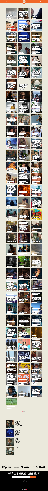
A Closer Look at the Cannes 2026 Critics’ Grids (11, 133)
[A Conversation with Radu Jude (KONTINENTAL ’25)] (24, 344)
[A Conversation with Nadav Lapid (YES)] (11, 356)
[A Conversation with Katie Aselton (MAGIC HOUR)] (24, 214)
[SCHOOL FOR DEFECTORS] (36, 131)
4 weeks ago (9, 89)
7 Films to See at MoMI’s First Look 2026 (11, 323)
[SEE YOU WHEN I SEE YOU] (36, 226)
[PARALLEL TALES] (24, 249)
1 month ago (21, 101)
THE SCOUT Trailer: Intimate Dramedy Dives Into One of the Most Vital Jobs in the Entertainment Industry (23, 13)
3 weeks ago (34, 53)
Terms (24, 481)
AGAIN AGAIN (9, 276)
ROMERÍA (21, 52)
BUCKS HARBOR (35, 99)
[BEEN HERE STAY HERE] (36, 249)
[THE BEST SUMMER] (11, 25)
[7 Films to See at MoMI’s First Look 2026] (11, 320)
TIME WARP (9, 146)
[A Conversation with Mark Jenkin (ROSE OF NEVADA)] (11, 107)
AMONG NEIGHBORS (11, 241)
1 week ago (21, 30)
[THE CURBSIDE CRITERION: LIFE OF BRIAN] (11, 167)
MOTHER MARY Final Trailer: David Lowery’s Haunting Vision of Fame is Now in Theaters (36, 322)
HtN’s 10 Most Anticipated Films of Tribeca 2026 (36, 169)
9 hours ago (21, 18)
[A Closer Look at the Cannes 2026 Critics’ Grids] (11, 131)
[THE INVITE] (36, 84)
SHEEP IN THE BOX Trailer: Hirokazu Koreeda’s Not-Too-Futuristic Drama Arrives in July (36, 73)
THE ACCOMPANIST (11, 158)
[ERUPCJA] (36, 332)
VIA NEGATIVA (35, 123)
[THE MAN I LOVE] (24, 202)
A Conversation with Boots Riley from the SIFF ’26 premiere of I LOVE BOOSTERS (36, 192)
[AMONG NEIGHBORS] (11, 238)
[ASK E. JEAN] (36, 13)
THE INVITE (34, 87)
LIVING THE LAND (10, 406)
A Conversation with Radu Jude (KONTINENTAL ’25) (23, 346)
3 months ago (21, 290)
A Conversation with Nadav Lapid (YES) (11, 358)
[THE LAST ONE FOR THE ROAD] (24, 297)
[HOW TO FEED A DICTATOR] (24, 131)
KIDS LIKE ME (22, 158)
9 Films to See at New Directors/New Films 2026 (36, 370)
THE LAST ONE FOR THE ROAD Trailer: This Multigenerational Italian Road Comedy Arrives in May (11, 368)
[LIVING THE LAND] (11, 403)
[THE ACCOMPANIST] (11, 155)
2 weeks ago (34, 30)
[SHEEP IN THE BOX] (36, 238)
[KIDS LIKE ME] (24, 155)
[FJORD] (11, 202)
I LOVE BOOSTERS (35, 217)
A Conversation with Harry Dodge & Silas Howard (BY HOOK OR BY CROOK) (11, 121)
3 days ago (34, 18)
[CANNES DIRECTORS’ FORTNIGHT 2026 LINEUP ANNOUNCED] (36, 356)
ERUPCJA (34, 335)
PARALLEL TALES (22, 253)
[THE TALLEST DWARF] (24, 391)
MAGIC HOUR (9, 253)
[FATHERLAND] (11, 261)
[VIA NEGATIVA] (36, 119)
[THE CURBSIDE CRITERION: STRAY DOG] (36, 60)
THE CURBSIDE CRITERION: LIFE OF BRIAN (11, 169)
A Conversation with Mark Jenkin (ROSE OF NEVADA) (11, 110)
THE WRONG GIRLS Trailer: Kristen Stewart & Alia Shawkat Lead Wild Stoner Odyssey (36, 38)
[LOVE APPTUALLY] (11, 96)
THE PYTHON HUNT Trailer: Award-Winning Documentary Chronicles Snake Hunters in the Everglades (11, 332)
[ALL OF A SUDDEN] (24, 238)
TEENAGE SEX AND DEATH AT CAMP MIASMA (23, 193)
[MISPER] (24, 273)
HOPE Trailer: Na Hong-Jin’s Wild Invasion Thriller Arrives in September (36, 26)
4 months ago (9, 396)
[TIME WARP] (11, 143)
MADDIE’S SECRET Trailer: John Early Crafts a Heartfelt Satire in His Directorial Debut (36, 262)
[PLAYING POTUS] (24, 96)
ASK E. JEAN (34, 16)
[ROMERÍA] (24, 48)
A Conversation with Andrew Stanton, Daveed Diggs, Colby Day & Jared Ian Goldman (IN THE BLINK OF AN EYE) (36, 297)
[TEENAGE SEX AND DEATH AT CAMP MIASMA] (24, 190)
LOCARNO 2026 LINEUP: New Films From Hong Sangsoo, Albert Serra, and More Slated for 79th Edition (23, 25)
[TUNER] (11, 226)
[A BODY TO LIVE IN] (24, 308)
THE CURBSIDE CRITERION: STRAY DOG (36, 62)
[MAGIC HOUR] (11, 249)
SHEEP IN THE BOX (36, 241)
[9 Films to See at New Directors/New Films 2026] (36, 368)
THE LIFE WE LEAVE (36, 288)
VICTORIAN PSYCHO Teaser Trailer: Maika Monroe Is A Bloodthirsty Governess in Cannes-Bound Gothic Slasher (23, 226)
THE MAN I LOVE (22, 205)
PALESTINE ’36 (10, 395)
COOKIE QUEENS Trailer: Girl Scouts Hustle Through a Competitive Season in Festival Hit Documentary (11, 285)
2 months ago (21, 160)
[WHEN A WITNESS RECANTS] (11, 344)
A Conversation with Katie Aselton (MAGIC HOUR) (23, 216)
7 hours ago (9, 18)
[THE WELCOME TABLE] (11, 13)
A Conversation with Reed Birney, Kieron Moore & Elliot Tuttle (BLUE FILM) (23, 38)
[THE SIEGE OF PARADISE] (24, 119)
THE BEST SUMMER (11, 28)
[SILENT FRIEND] (24, 261)
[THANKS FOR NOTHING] (11, 308)
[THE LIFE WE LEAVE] (36, 285)
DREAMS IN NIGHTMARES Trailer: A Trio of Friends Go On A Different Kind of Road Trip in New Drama (36, 108)
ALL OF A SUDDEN (23, 241)
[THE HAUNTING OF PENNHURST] (24, 143)
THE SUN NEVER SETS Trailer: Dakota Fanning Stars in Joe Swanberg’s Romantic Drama (11, 38)
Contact (21, 481)
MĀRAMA (34, 276)
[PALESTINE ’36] (11, 391)
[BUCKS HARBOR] (36, 96)
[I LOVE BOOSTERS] (36, 214)
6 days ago (9, 30)
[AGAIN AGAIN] (11, 273)
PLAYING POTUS (22, 99)
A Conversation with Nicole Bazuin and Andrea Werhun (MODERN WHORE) (23, 286)
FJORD (8, 205)
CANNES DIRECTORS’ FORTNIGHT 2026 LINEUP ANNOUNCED (36, 358)
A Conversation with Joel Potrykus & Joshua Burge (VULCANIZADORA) (11, 50)
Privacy (27, 481)
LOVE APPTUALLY (10, 99)
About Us (23, 480)
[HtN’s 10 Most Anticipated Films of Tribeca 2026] (36, 167)
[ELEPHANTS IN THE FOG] (11, 214)
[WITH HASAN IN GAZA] (11, 178)
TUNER (8, 229)
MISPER (20, 276)
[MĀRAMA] (36, 273)
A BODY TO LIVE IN (23, 312)
